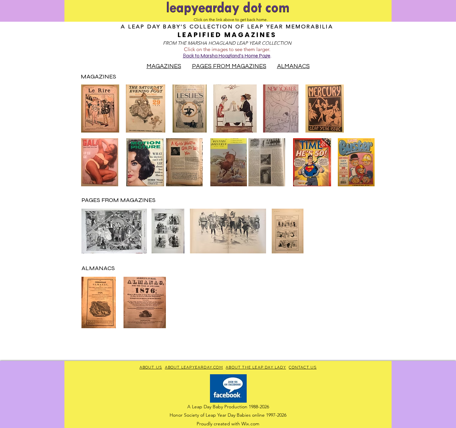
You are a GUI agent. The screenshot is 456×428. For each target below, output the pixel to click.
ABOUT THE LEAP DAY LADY (256, 367)
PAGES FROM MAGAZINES (229, 66)
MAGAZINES (164, 66)
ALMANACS (293, 66)
